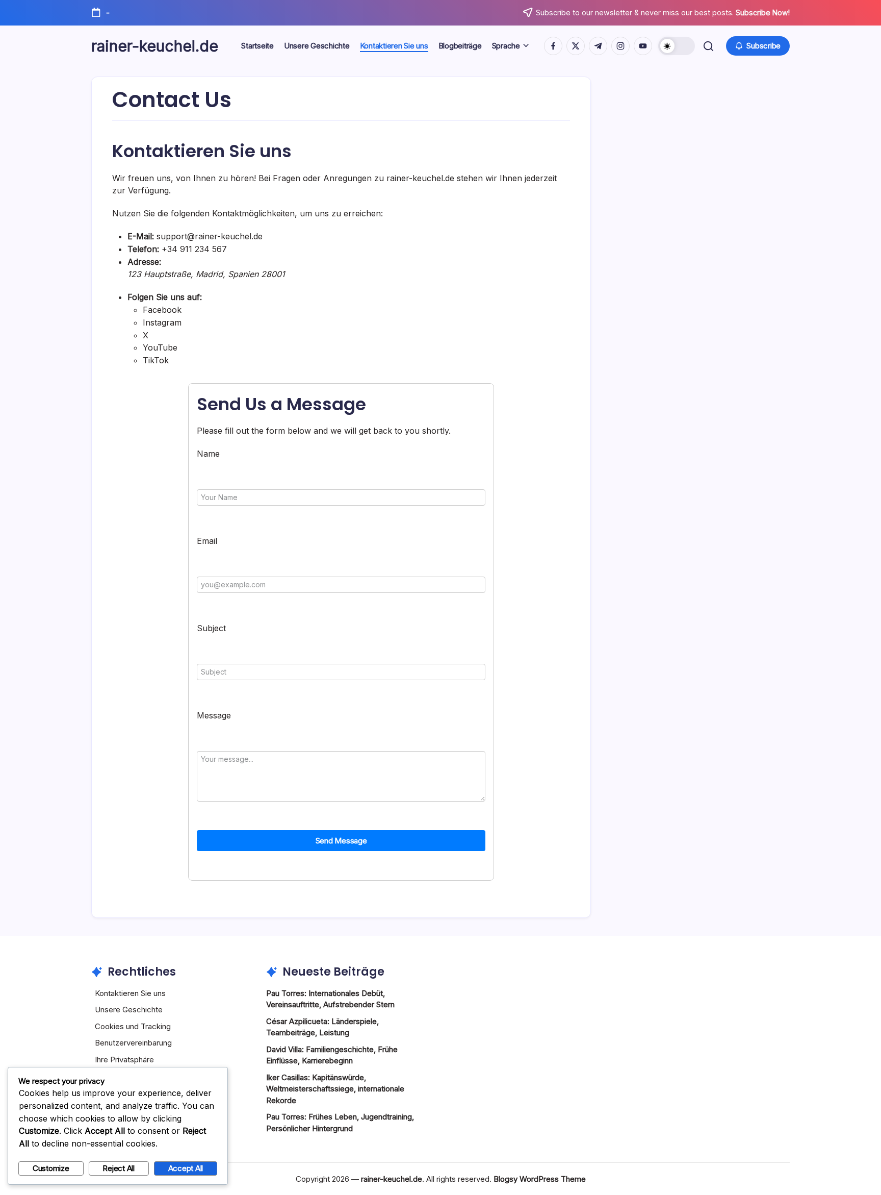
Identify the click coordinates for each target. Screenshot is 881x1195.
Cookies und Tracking (133, 1026)
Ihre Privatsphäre (124, 1059)
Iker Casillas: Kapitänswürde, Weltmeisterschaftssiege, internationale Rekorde (335, 1089)
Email (207, 541)
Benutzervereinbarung (133, 1043)
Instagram (162, 322)
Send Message (341, 840)
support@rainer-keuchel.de (210, 236)
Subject (211, 628)
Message (214, 715)
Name (208, 454)
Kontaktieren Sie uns (130, 993)
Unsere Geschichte (129, 1009)
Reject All (118, 1168)
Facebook (162, 310)
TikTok (156, 360)
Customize (51, 1168)
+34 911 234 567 (194, 249)
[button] (676, 46)
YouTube (160, 347)
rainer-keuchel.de (154, 46)
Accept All (185, 1168)
